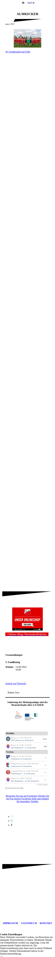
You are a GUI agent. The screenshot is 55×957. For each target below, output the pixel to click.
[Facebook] (11, 825)
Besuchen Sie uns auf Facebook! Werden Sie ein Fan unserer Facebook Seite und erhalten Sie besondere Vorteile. (27, 799)
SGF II (30, 3)
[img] (27, 38)
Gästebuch (29, 923)
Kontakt (46, 923)
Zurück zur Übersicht (15, 683)
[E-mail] (12, 816)
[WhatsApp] (12, 820)
